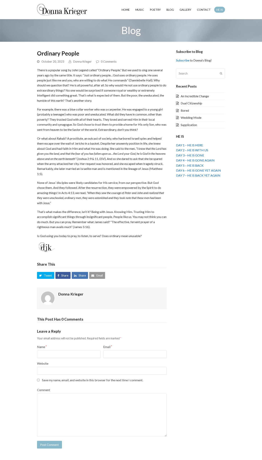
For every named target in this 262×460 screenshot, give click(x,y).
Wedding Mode (191, 117)
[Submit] (221, 73)
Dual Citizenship (191, 103)
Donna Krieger (82, 61)
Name (42, 347)
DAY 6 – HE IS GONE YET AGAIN (198, 170)
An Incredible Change (195, 96)
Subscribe (182, 60)
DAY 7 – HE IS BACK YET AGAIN (198, 175)
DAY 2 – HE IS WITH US (192, 150)
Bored (185, 110)
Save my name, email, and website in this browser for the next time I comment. (92, 380)
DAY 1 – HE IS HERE (189, 145)
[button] (45, 275)
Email (107, 347)
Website (42, 363)
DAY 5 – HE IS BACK (190, 165)
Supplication (189, 125)
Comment (43, 390)
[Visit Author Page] (47, 298)
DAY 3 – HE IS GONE (190, 155)
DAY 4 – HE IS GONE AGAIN (195, 160)
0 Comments (109, 61)
